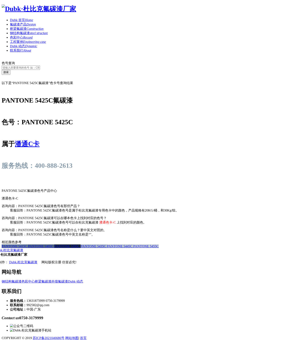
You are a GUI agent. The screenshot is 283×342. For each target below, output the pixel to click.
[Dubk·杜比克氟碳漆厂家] (39, 8)
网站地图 (72, 338)
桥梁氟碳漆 (27, 28)
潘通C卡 (27, 143)
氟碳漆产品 (23, 24)
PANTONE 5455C (146, 246)
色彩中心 (21, 37)
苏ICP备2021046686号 (48, 338)
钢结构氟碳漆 (29, 33)
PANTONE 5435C (94, 246)
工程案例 (28, 42)
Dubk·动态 (23, 46)
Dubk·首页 (21, 20)
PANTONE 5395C (67, 246)
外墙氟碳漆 (59, 281)
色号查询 (8, 63)
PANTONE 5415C (15, 246)
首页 (83, 338)
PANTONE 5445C (120, 246)
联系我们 (20, 50)
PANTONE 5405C (41, 246)
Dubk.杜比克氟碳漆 (23, 262)
